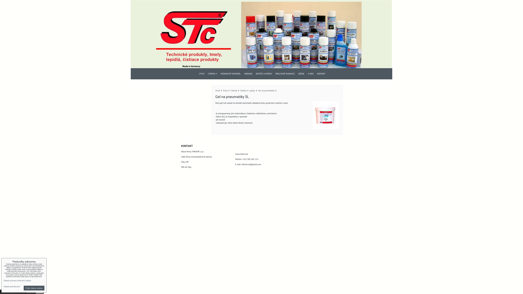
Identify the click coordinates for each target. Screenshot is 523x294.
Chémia (211, 73)
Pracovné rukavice (285, 73)
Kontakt (321, 73)
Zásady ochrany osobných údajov (17, 280)
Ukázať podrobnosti (12, 286)
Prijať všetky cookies (34, 288)
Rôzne (301, 73)
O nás (311, 73)
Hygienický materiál (231, 73)
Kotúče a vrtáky (264, 73)
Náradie (248, 73)
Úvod (201, 73)
